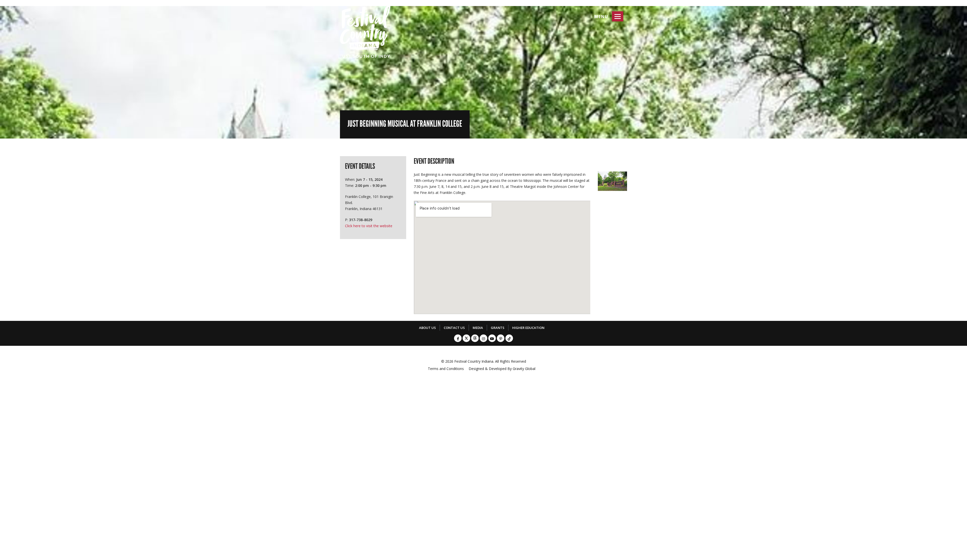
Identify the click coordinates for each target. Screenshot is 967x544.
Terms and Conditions (446, 368)
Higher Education (528, 327)
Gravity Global (524, 368)
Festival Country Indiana (473, 361)
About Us (427, 327)
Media (478, 327)
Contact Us (454, 327)
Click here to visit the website (368, 225)
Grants (497, 327)
